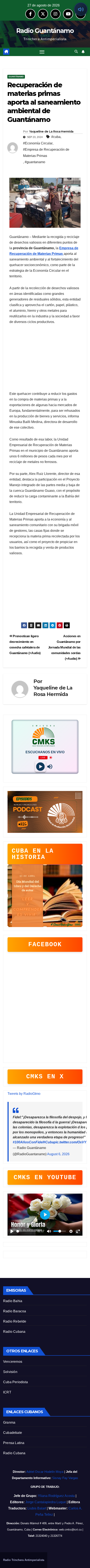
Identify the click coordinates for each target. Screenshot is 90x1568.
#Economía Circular (38, 143)
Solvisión (10, 1372)
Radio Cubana (14, 1331)
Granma (9, 1422)
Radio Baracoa (14, 1311)
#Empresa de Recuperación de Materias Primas (46, 153)
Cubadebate (12, 1432)
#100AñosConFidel (28, 1142)
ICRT (7, 1392)
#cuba (55, 137)
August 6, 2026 (58, 1154)
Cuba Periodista (15, 1382)
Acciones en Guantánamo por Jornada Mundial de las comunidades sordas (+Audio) (64, 647)
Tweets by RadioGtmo (24, 1093)
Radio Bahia (12, 1301)
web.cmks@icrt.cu (70, 1529)
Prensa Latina (13, 1443)
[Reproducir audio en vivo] (80, 9)
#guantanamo (35, 162)
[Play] (40, 766)
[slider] (26, 1231)
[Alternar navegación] (42, 52)
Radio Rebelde (14, 1321)
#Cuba (48, 1142)
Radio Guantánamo (45, 31)
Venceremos (12, 1361)
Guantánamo (16, 76)
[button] (76, 51)
